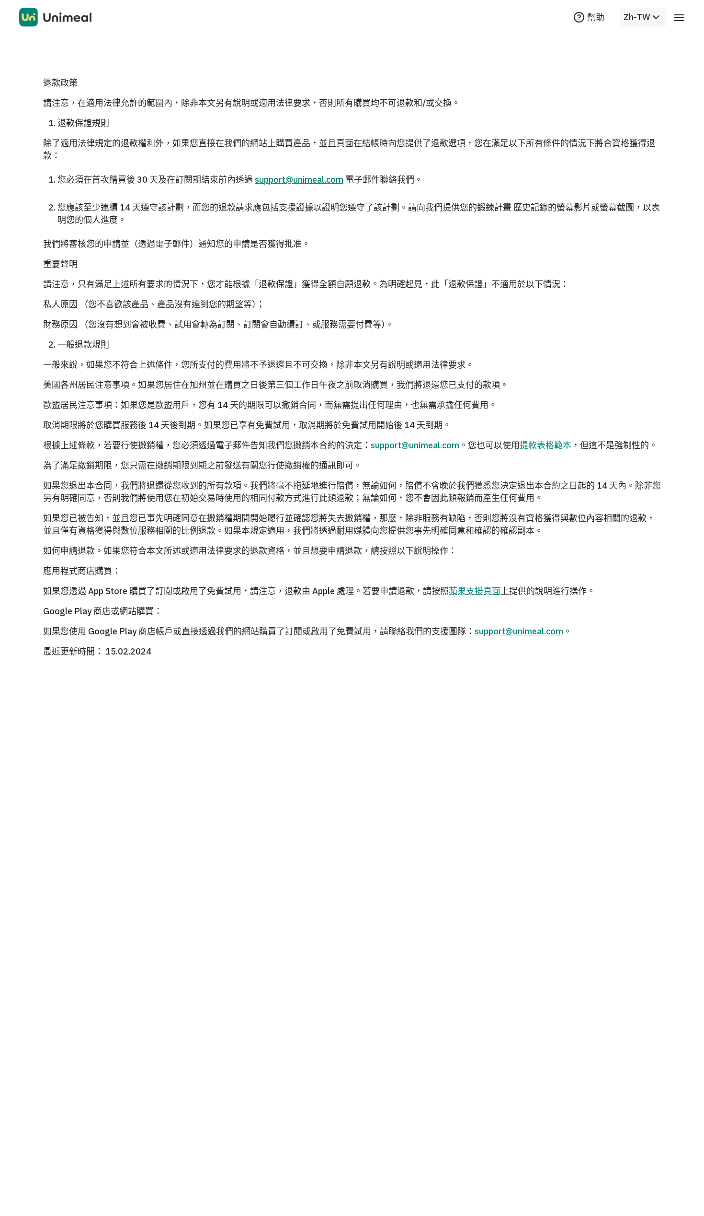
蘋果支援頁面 (474, 590)
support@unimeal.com (299, 179)
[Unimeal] (55, 17)
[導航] (679, 17)
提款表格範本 (545, 445)
